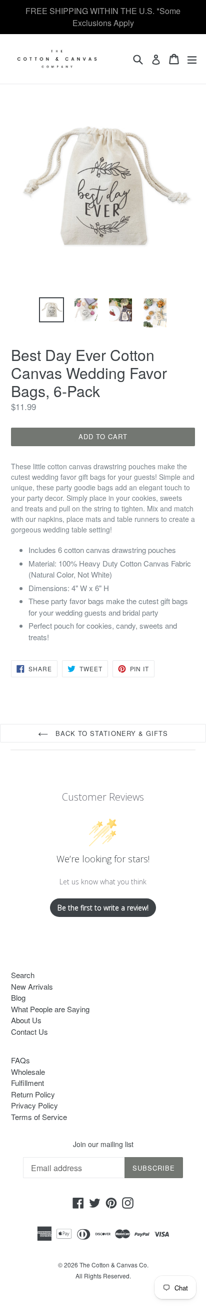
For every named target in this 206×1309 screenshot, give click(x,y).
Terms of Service (39, 1116)
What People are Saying (50, 1009)
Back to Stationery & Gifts (110, 733)
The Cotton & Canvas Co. (114, 1264)
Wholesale (28, 1071)
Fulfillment (27, 1082)
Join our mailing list (103, 1144)
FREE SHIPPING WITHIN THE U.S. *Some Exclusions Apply (103, 17)
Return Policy (33, 1094)
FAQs (20, 1060)
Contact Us (29, 1031)
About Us (26, 1020)
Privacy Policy (34, 1105)
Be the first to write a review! (103, 907)
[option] (51, 310)
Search (22, 975)
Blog (18, 997)
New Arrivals (32, 986)
